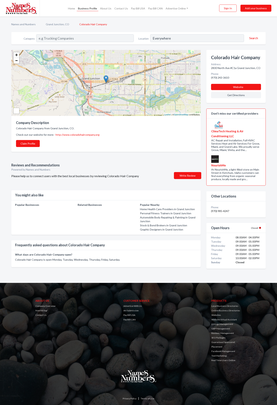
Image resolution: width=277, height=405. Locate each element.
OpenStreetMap (181, 114)
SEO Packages (218, 337)
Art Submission (131, 310)
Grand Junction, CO (57, 24)
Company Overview (45, 306)
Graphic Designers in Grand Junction (161, 229)
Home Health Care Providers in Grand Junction (167, 209)
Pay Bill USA (138, 8)
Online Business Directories (225, 310)
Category (29, 38)
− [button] (16, 60)
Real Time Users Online (223, 360)
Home (71, 8)
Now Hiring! (41, 310)
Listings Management (222, 324)
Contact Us (121, 8)
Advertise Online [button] (176, 8)
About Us (105, 8)
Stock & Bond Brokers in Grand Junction (163, 225)
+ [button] (16, 55)
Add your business (256, 8)
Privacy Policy (129, 398)
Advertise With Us (132, 306)
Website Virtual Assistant (224, 319)
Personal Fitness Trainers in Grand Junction (165, 213)
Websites (216, 315)
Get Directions (236, 95)
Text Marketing (218, 355)
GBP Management (220, 328)
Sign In (228, 8)
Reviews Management (222, 333)
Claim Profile (28, 143)
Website (238, 87)
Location (143, 38)
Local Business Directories (224, 306)
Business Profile (87, 8)
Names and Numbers (23, 24)
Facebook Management (223, 351)
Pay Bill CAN (155, 8)
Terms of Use (147, 398)
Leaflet (167, 114)
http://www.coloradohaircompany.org (77, 134)
